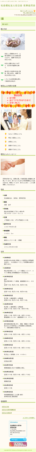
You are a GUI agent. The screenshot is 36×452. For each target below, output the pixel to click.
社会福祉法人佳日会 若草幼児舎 (18, 5)
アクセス (18, 439)
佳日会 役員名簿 (7, 413)
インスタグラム (18, 444)
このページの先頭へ (29, 418)
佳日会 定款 (5, 406)
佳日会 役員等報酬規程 (9, 410)
